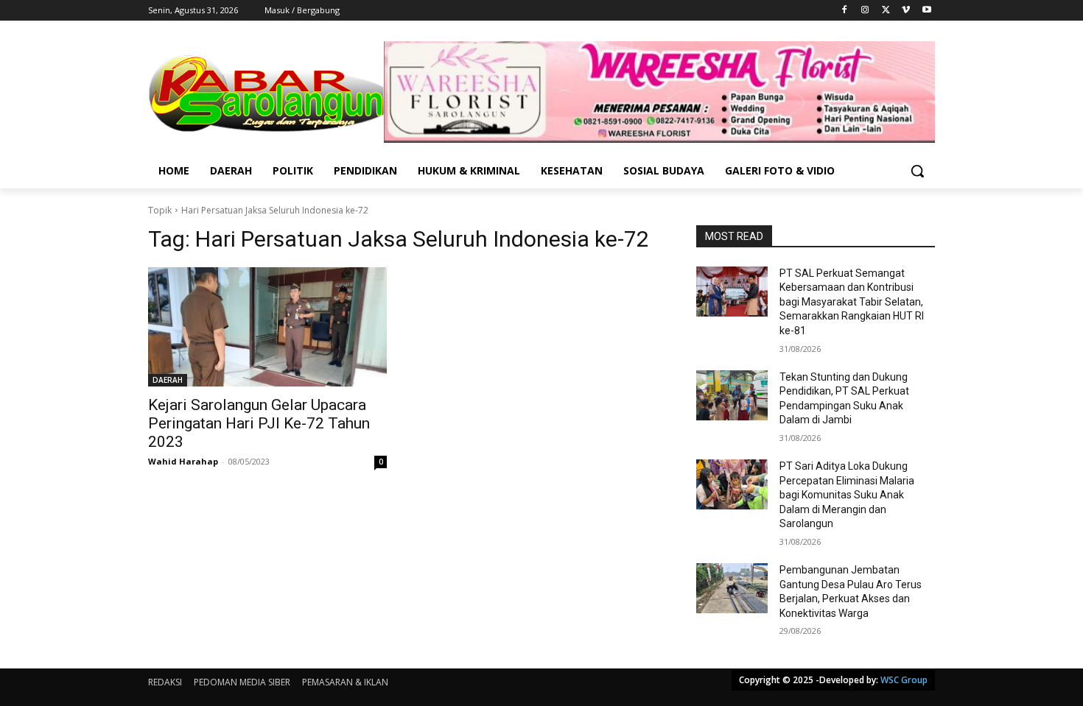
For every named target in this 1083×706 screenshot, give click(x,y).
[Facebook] (844, 10)
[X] (885, 10)
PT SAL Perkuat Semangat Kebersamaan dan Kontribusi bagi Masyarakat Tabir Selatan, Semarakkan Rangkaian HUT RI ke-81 (851, 301)
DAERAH (168, 380)
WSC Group (904, 680)
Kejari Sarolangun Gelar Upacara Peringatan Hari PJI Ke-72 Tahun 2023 (259, 423)
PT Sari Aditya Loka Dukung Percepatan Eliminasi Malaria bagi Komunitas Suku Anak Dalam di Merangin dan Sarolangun (846, 494)
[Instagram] (865, 10)
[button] (917, 170)
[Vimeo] (905, 10)
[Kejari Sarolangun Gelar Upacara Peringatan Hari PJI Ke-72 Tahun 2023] (267, 326)
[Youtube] (926, 10)
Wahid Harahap (183, 461)
